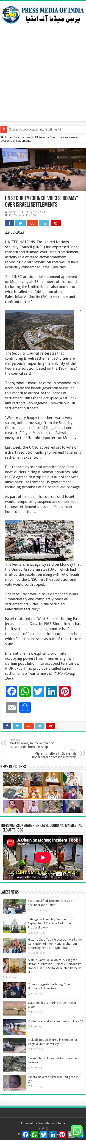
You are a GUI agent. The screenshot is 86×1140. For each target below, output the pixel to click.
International (22, 137)
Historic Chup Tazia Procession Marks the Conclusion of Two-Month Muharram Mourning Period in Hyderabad (55, 943)
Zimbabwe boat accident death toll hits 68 (35, 129)
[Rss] (39, 1129)
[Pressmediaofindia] (43, 13)
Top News (31, 215)
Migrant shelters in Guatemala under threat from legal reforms (54, 754)
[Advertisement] (43, 78)
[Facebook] (43, 1129)
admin (13, 212)
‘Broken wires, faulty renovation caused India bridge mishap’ (32, 743)
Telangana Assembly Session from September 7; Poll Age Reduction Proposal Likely (50, 923)
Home (7, 137)
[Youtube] (47, 1129)
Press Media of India (51, 1123)
